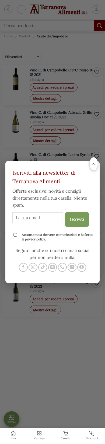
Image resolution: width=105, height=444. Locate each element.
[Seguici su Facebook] (23, 267)
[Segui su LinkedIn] (72, 267)
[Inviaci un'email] (52, 267)
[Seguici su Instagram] (33, 267)
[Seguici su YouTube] (81, 267)
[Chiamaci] (62, 267)
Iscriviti (77, 219)
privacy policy (35, 239)
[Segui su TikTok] (42, 267)
